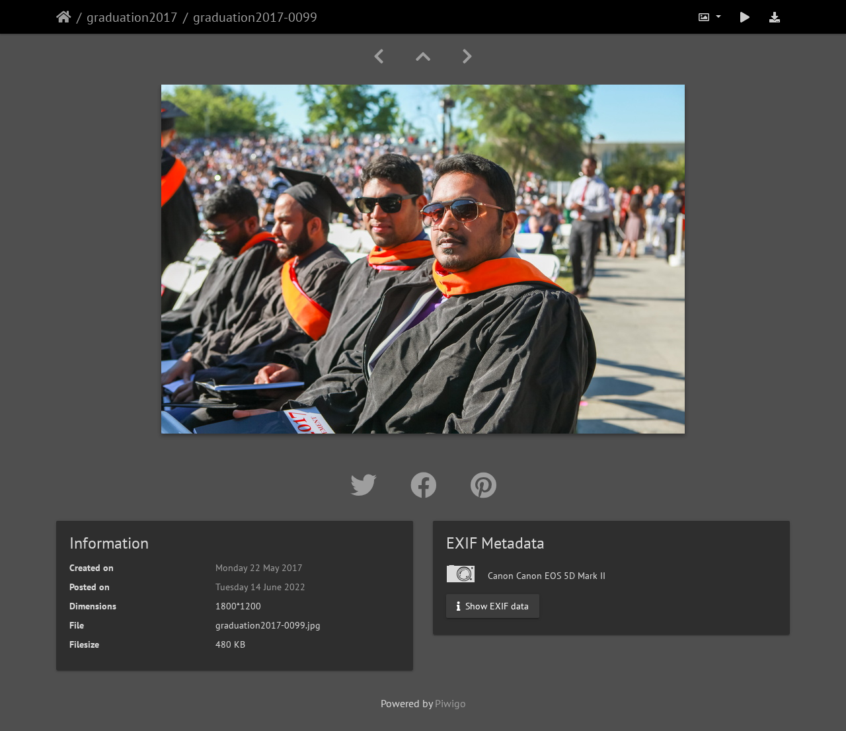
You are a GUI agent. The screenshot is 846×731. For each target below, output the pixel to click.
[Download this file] (774, 16)
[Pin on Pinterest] (483, 485)
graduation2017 (132, 17)
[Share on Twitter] (367, 485)
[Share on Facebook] (427, 485)
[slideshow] (745, 16)
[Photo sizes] (709, 16)
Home (63, 17)
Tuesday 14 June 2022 (260, 587)
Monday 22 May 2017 (259, 568)
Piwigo (450, 703)
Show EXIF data (496, 606)
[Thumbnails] (423, 56)
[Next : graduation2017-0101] (467, 56)
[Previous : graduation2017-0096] (379, 56)
